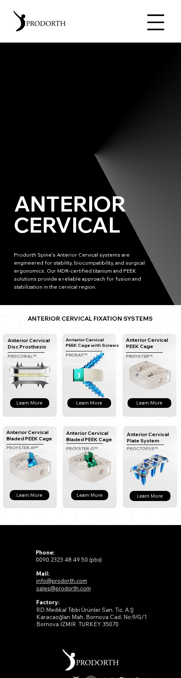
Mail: (42, 573)
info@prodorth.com (61, 580)
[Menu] (155, 22)
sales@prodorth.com (63, 588)
